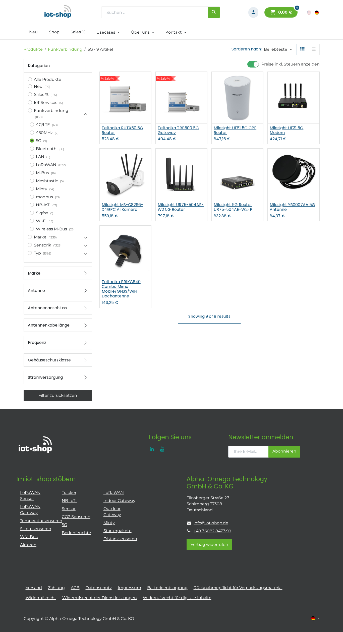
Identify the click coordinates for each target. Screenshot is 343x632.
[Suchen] (214, 12)
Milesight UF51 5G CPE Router (235, 130)
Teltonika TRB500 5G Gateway (178, 130)
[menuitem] (33, 32)
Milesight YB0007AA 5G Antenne (292, 207)
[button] (278, 49)
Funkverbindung (65, 49)
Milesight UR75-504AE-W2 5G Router (181, 207)
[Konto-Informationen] (253, 12)
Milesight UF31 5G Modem (286, 130)
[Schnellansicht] (148, 80)
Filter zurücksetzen (57, 395)
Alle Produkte (47, 79)
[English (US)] (309, 12)
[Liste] (314, 49)
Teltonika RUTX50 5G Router (122, 130)
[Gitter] (302, 49)
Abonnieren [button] (284, 451)
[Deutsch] (317, 12)
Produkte (33, 49)
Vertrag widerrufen (209, 544)
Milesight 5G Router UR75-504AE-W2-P (233, 207)
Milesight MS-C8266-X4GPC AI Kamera (122, 207)
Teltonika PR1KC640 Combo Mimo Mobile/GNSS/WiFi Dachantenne (121, 289)
